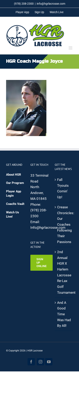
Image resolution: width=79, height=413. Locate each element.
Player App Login (13, 193)
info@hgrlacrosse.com (51, 3)
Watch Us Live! (12, 214)
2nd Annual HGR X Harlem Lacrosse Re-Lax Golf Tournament (64, 272)
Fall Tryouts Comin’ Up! (63, 188)
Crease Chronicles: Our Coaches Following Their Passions (64, 224)
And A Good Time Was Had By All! (64, 314)
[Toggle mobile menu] (71, 48)
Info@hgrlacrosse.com (47, 227)
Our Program (15, 183)
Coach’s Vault (15, 204)
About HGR (13, 174)
